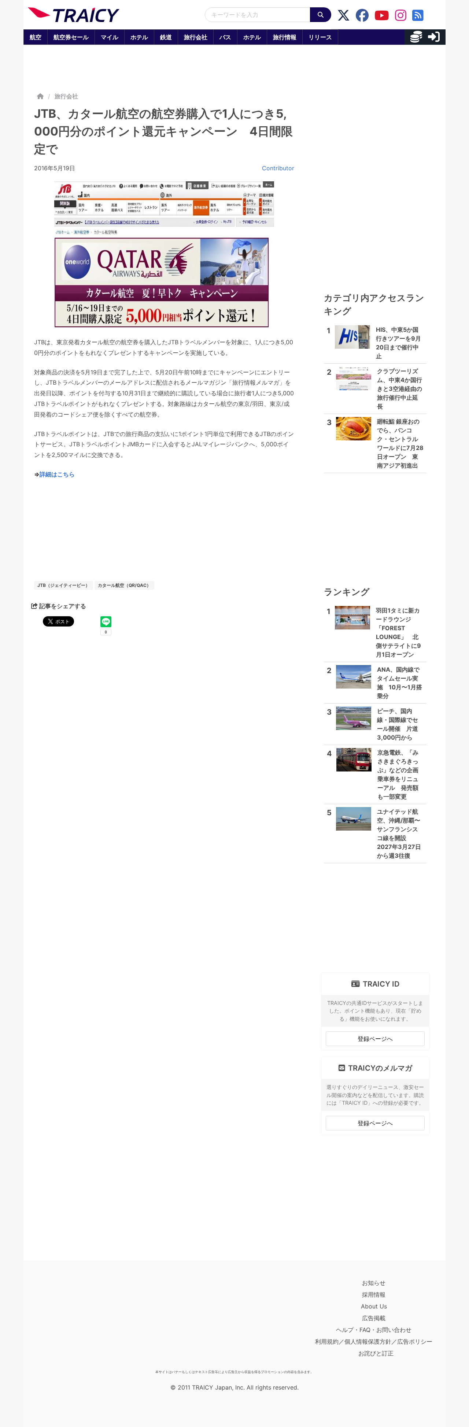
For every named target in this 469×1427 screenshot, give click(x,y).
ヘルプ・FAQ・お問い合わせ (373, 1329)
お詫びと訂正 (376, 1353)
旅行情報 (284, 37)
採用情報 (373, 1294)
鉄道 (166, 37)
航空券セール (71, 37)
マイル (109, 37)
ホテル (139, 37)
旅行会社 (195, 37)
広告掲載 (373, 1318)
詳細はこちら (57, 474)
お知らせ (373, 1282)
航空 (35, 37)
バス (225, 37)
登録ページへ (375, 1038)
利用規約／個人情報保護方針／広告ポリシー (373, 1341)
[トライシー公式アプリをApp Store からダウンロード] (70, 1321)
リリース (320, 37)
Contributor (278, 168)
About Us (374, 1306)
